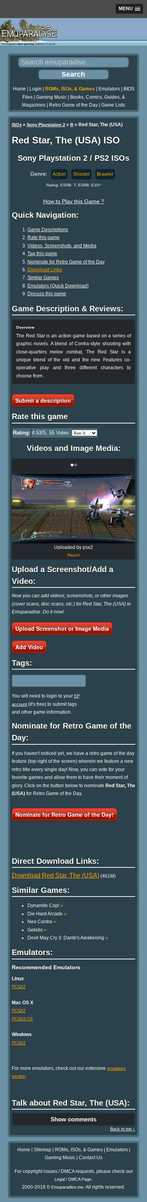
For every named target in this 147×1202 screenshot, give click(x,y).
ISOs (17, 124)
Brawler (105, 174)
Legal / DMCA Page (72, 1179)
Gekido (37, 930)
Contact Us (90, 1157)
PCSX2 (18, 986)
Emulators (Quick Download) (58, 286)
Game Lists (113, 105)
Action (59, 174)
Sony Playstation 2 (46, 124)
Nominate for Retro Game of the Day (66, 262)
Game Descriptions (47, 229)
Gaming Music (51, 97)
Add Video (29, 647)
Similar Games (43, 277)
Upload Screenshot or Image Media (62, 628)
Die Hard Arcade (47, 914)
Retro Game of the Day (73, 105)
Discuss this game (46, 293)
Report (73, 555)
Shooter (81, 174)
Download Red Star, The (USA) (55, 875)
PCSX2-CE (22, 1018)
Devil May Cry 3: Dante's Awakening (67, 938)
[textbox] (46, 681)
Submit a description (43, 400)
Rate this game (43, 237)
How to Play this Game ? (73, 201)
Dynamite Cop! (45, 905)
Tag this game (42, 253)
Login (35, 89)
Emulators (109, 89)
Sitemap (42, 1149)
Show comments (73, 1119)
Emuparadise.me (67, 1187)
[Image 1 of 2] (73, 508)
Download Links (44, 269)
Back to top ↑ (122, 1129)
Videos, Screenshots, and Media (61, 245)
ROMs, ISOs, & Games (70, 89)
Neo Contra (41, 921)
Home (19, 89)
